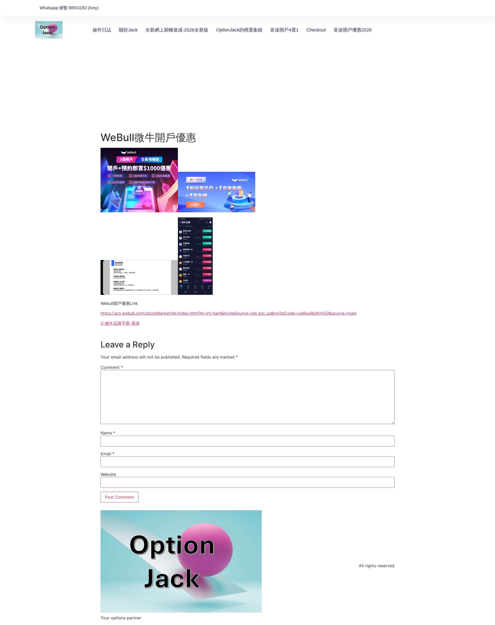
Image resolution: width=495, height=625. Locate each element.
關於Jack (128, 30)
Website (108, 474)
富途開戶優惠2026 (353, 30)
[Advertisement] (247, 92)
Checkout (316, 30)
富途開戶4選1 (284, 30)
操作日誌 (102, 30)
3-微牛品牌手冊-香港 (120, 323)
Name (108, 433)
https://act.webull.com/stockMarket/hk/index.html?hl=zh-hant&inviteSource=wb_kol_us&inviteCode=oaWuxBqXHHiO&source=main (229, 313)
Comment (112, 367)
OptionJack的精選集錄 (239, 30)
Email (107, 454)
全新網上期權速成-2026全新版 (176, 30)
